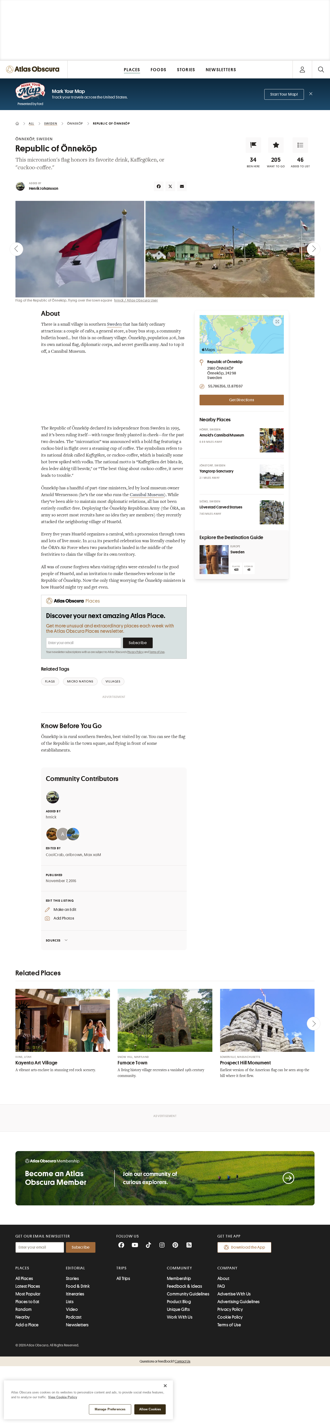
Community (179, 1268)
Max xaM (92, 855)
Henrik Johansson (43, 188)
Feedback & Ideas (184, 1286)
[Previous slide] (16, 249)
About (223, 1278)
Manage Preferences (110, 1409)
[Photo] (272, 440)
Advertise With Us (234, 1294)
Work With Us (179, 1317)
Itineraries (75, 1294)
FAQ (221, 1286)
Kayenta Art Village (36, 1062)
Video (72, 1309)
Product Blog (179, 1302)
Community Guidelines (188, 1294)
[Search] (321, 69)
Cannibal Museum (147, 495)
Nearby (22, 1317)
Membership (179, 1278)
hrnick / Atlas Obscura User (136, 300)
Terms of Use (156, 652)
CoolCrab (55, 855)
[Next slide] (313, 249)
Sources (53, 940)
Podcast (73, 1317)
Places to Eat (27, 1302)
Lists (69, 1302)
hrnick (51, 817)
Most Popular (27, 1294)
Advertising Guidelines (238, 1302)
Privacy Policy (135, 652)
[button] (253, 145)
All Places (24, 1278)
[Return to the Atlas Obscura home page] (34, 69)
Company (227, 1268)
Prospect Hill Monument (245, 1062)
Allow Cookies (150, 1409)
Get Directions (241, 400)
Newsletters (77, 1325)
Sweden (114, 325)
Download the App (248, 1247)
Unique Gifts (178, 1309)
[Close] (165, 1385)
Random (23, 1309)
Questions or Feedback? (165, 1361)
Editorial (75, 1268)
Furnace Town (133, 1062)
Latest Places (27, 1286)
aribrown (73, 855)
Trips (121, 1268)
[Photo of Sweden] (214, 559)
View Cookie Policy (62, 1397)
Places (22, 1268)
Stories (72, 1278)
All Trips (123, 1278)
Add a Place (27, 1325)
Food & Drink (78, 1286)
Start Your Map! (284, 94)
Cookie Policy (230, 1317)
